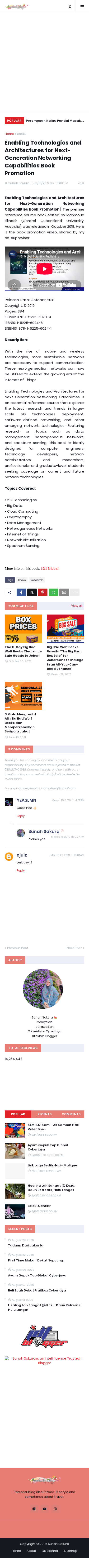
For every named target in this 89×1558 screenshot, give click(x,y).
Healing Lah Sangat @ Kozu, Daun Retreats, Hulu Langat (51, 1188)
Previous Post (17, 948)
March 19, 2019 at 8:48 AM (67, 855)
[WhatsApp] (53, 592)
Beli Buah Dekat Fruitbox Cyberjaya (37, 1290)
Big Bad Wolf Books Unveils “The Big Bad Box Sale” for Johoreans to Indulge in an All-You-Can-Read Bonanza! (65, 658)
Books (21, 133)
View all (76, 606)
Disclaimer (50, 1550)
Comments (71, 1114)
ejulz (22, 855)
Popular (18, 1114)
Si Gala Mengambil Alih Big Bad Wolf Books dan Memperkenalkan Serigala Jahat (20, 723)
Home (9, 133)
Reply (21, 816)
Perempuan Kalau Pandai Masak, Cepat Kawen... (54, 121)
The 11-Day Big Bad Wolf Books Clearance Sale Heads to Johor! (23, 651)
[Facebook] (21, 592)
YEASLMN (26, 800)
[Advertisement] (44, 62)
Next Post (74, 948)
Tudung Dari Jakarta (25, 1245)
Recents (44, 1114)
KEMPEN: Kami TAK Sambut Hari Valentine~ (53, 1127)
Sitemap (70, 1550)
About (31, 1550)
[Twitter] (32, 592)
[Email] (64, 592)
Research (37, 580)
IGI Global (49, 568)
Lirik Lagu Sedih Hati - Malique (52, 1165)
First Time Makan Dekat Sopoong (35, 1260)
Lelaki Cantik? (39, 1206)
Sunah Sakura (44, 831)
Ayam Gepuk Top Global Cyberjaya (48, 1147)
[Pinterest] (42, 592)
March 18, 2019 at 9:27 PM (67, 837)
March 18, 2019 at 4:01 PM (68, 800)
